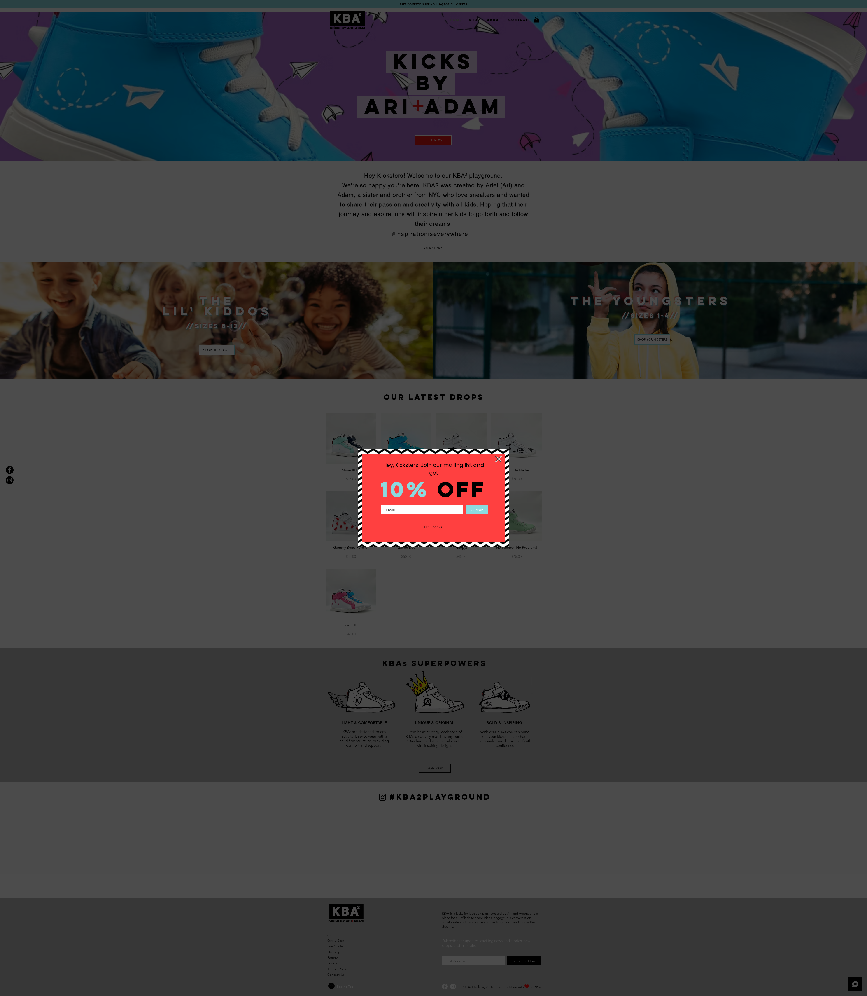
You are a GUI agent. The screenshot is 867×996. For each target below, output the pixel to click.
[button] (498, 459)
